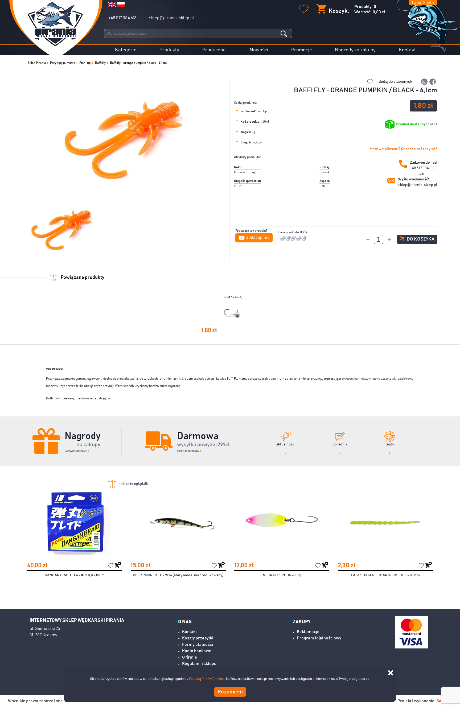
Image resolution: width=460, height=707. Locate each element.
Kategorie (126, 50)
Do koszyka (420, 239)
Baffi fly (100, 62)
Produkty (169, 50)
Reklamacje (308, 632)
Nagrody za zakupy (355, 50)
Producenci (214, 50)
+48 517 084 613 (122, 18)
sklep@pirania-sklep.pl (171, 18)
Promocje (301, 50)
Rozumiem (230, 691)
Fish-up (85, 62)
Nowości (259, 50)
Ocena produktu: (288, 232)
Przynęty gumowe (62, 62)
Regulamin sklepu (199, 663)
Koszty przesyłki (197, 638)
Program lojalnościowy (319, 638)
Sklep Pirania (37, 62)
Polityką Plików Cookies (207, 679)
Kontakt (407, 50)
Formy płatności (197, 644)
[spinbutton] (378, 239)
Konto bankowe (196, 651)
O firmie (189, 657)
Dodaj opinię (257, 237)
